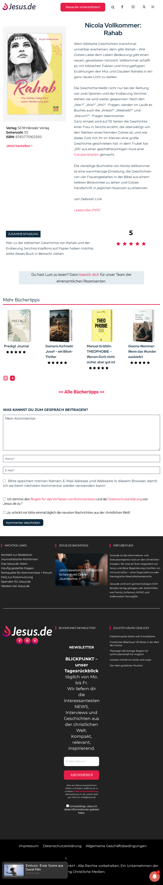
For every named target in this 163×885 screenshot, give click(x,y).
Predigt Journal (16, 346)
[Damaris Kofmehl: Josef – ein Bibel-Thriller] (60, 325)
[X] (144, 7)
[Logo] (27, 631)
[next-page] (12, 378)
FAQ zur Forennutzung (17, 577)
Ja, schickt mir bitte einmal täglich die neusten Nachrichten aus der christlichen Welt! (68, 512)
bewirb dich (89, 274)
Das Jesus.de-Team (14, 563)
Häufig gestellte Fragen (17, 568)
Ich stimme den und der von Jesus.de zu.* (75, 501)
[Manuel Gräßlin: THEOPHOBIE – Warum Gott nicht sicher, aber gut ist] (102, 325)
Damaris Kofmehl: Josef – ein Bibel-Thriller (59, 351)
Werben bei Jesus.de (15, 586)
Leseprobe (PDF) (87, 210)
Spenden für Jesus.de (16, 581)
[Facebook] (122, 7)
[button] (112, 7)
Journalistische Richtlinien (19, 559)
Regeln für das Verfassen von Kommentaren (63, 499)
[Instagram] (133, 7)
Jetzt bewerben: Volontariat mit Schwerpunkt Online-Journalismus (81, 574)
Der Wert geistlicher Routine (126, 665)
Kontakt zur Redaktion (16, 554)
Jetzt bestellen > (19, 146)
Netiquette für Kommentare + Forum (26, 572)
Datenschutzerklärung (125, 499)
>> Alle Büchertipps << (81, 392)
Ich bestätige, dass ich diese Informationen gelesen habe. (81, 809)
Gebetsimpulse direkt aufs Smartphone (132, 636)
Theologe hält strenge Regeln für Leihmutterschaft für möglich (129, 652)
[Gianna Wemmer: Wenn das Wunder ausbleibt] (143, 325)
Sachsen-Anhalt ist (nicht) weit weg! (130, 659)
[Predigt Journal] (19, 325)
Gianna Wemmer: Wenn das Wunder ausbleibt (142, 351)
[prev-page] (5, 378)
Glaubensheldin (87, 154)
